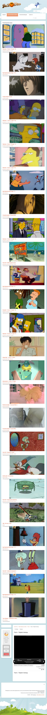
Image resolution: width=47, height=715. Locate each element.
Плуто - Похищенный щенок (39, 660)
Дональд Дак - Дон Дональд (8, 475)
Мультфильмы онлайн (12, 14)
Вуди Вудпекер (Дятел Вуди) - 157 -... (10, 547)
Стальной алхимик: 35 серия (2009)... (9, 215)
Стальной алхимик (6, 216)
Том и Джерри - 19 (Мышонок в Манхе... (10, 618)
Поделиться (25, 665)
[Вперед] (43, 661)
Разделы (21, 629)
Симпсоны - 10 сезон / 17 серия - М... (10, 333)
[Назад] (14, 661)
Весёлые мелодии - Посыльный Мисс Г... (10, 404)
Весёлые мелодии (6, 406)
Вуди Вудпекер (5, 74)
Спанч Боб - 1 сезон (13, 453)
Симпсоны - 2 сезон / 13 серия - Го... (9, 144)
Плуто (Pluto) (29, 659)
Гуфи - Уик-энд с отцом (7, 523)
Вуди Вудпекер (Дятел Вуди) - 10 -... (9, 286)
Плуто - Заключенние (19, 660)
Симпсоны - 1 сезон (6, 122)
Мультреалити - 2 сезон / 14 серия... (9, 381)
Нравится (16, 665)
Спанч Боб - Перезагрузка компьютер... (10, 499)
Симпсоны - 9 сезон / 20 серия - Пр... (9, 239)
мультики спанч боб (6, 264)
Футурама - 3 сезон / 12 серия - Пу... (9, 310)
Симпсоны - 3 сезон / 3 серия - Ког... (9, 167)
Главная (4, 14)
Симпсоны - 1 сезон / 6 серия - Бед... (9, 120)
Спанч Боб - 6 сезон (13, 501)
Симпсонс (4, 50)
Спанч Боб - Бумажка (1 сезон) (8, 452)
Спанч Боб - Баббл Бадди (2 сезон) (9, 262)
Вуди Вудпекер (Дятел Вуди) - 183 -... (10, 72)
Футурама (4, 311)
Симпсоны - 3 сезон (10, 169)
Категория (26, 661)
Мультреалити (5, 382)
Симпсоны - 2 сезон (10, 145)
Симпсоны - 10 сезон (10, 335)
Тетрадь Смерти (5, 98)
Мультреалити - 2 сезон (11, 382)
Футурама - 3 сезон (9, 311)
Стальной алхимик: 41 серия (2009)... (9, 428)
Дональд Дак (5, 477)
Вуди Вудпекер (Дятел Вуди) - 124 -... (10, 594)
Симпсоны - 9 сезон (10, 50)
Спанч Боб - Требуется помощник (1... (10, 571)
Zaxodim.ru (16, 626)
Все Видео (16, 629)
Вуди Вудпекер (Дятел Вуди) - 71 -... (9, 191)
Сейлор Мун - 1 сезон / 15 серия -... (9, 357)
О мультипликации (23, 14)
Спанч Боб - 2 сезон (13, 264)
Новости (31, 14)
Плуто (29, 626)
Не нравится (21, 665)
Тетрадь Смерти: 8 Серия (7, 96)
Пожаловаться (31, 665)
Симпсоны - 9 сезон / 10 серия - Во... (9, 49)
